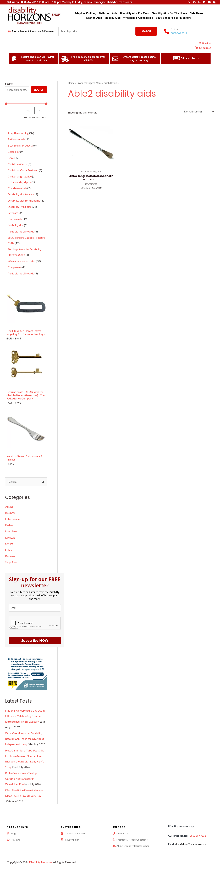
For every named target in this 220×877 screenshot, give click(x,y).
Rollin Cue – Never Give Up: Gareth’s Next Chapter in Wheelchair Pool (21, 778)
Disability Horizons (40, 862)
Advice (9, 506)
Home (71, 82)
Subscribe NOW (34, 640)
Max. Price (41, 117)
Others (9, 549)
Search (146, 31)
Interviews (11, 531)
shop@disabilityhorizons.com (190, 844)
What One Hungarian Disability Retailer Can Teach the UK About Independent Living (24, 739)
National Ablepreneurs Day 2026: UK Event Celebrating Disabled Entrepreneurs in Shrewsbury (25, 716)
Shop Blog (11, 562)
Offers (9, 543)
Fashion (9, 525)
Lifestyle (10, 537)
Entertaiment (13, 519)
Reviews (10, 556)
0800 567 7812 (29, 2)
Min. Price (29, 117)
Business (10, 512)
